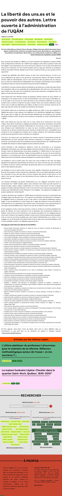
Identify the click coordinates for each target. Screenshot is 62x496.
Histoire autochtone (40, 436)
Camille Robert (48, 39)
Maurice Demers (24, 426)
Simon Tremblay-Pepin (15, 424)
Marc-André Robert (6, 361)
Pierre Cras (26, 432)
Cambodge (38, 434)
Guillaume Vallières (16, 432)
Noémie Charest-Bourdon (19, 44)
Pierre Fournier (15, 444)
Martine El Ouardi (7, 429)
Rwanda (56, 439)
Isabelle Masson (7, 437)
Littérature (58, 424)
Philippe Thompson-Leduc (9, 426)
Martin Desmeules (42, 42)
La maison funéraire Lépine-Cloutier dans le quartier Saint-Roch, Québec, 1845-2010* (28, 372)
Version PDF (58, 58)
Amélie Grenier (6, 39)
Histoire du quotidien (55, 441)
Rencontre (37, 444)
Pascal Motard (32, 44)
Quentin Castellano (46, 480)
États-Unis (44, 422)
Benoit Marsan (39, 39)
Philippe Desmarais (42, 44)
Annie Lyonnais (29, 39)
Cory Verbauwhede (20, 42)
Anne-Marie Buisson (17, 39)
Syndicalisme (41, 424)
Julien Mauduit (31, 42)
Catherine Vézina (24, 434)
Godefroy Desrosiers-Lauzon (9, 434)
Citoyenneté (56, 444)
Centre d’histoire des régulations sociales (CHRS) (46, 55)
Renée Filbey (25, 421)
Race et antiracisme (53, 434)
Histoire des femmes (41, 439)
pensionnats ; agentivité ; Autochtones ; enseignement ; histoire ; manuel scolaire (46, 430)
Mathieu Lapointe (7, 439)
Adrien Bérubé (5, 432)
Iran (34, 424)
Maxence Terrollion (8, 442)
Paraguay (55, 436)
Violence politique (47, 427)
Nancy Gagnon (6, 44)
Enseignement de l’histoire (40, 441)
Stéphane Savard (22, 437)
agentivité (49, 424)
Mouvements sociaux (55, 422)
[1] (35, 225)
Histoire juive (36, 422)
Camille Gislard (23, 442)
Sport (46, 444)
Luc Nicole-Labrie (6, 383)
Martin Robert (52, 42)
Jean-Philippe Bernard (22, 429)
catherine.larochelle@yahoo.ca (11, 333)
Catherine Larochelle (7, 42)
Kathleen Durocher (22, 439)
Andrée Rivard (5, 421)
